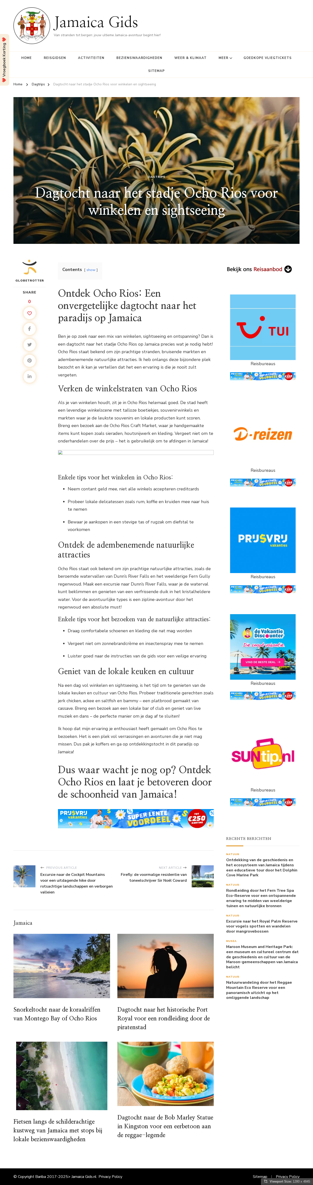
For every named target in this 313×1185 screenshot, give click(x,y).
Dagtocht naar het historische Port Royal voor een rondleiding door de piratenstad (163, 1018)
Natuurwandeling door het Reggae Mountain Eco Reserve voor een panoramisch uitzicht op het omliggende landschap (259, 990)
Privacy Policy (110, 1176)
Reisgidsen (55, 58)
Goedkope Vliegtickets (268, 58)
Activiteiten (91, 58)
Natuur (232, 854)
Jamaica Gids (96, 22)
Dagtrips (156, 177)
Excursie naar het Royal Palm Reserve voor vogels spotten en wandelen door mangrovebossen (262, 926)
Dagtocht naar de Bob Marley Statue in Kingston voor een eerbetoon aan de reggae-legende (165, 1126)
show (91, 269)
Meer (223, 58)
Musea (231, 941)
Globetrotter (29, 280)
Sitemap (156, 71)
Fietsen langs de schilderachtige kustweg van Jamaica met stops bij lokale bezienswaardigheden (57, 1130)
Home (26, 58)
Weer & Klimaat (190, 58)
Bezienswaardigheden (139, 58)
